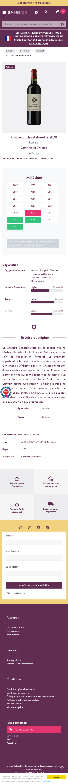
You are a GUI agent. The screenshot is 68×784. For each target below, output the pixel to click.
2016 (15, 206)
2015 (50, 199)
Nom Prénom (12, 551)
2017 (33, 206)
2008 (33, 185)
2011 (33, 192)
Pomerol (40, 51)
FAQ (9, 739)
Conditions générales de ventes (22, 689)
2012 (50, 192)
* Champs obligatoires (15, 593)
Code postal (12, 567)
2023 (33, 219)
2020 (33, 213)
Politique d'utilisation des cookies (23, 700)
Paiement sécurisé (15, 703)
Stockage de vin (14, 660)
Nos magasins (13, 631)
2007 (15, 185)
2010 (15, 192)
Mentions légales (15, 707)
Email (8, 535)
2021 (50, 213)
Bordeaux (24, 51)
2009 (50, 185)
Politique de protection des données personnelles (30, 696)
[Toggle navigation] (4, 12)
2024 (50, 219)
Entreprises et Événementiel (20, 663)
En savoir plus (46, 781)
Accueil (9, 51)
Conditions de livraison (18, 693)
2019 (15, 213)
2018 (50, 206)
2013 (15, 199)
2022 (15, 219)
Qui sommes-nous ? (16, 627)
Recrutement (13, 634)
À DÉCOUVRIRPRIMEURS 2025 (34, 3)
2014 (33, 199)
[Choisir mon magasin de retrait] (36, 12)
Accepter (57, 777)
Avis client (12, 743)
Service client (13, 736)
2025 (15, 226)
